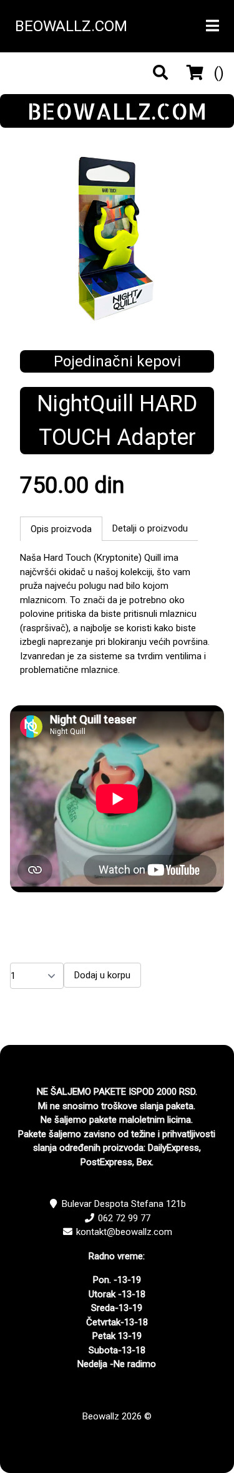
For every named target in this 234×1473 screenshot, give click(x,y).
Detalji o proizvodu (150, 528)
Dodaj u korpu (102, 975)
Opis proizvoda (61, 529)
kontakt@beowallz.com (124, 1231)
